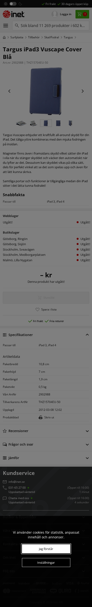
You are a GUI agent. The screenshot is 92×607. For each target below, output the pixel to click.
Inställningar (46, 562)
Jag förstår (46, 549)
